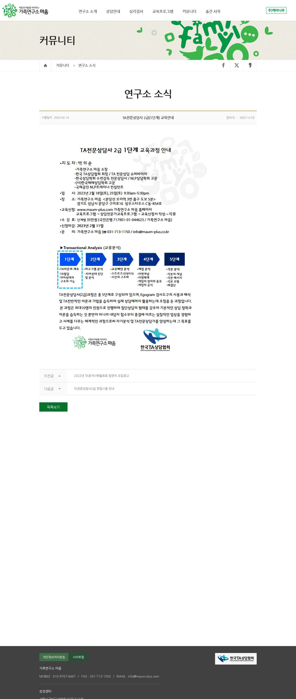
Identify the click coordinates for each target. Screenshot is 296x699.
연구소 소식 (87, 65)
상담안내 (113, 11)
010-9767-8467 (57, 676)
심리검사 (136, 11)
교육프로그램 (162, 11)
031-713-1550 (96, 676)
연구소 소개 (88, 11)
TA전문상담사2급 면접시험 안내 (94, 388)
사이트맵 (78, 657)
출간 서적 (213, 11)
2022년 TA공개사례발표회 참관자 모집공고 (101, 375)
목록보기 (53, 407)
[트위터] (236, 65)
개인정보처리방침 (54, 657)
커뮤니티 (62, 65)
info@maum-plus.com (138, 676)
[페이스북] (223, 65)
